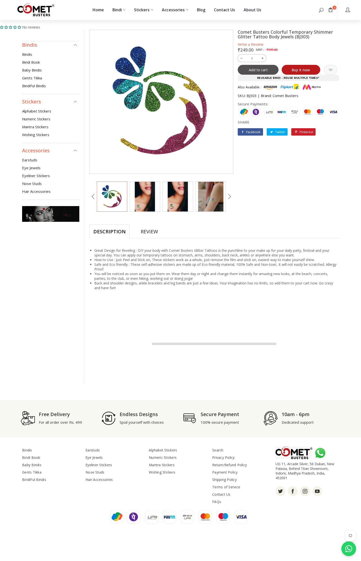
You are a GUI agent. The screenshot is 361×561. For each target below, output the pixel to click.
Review (149, 231)
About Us (252, 10)
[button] (321, 9)
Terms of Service (226, 487)
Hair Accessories (36, 191)
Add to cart (258, 69)
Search (217, 450)
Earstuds (29, 159)
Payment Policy (225, 472)
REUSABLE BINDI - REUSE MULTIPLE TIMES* (288, 78)
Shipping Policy (224, 479)
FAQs (216, 501)
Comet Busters (285, 95)
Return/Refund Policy (229, 465)
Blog (201, 10)
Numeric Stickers (36, 118)
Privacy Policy (223, 457)
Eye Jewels (31, 167)
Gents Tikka (32, 77)
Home (98, 10)
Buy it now (301, 69)
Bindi (117, 10)
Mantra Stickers (35, 126)
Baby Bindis (32, 70)
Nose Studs (32, 183)
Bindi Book (31, 62)
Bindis (27, 54)
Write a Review (251, 44)
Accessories (173, 10)
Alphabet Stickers (36, 111)
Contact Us (224, 10)
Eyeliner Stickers (36, 175)
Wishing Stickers (35, 134)
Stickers (142, 10)
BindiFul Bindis (34, 85)
